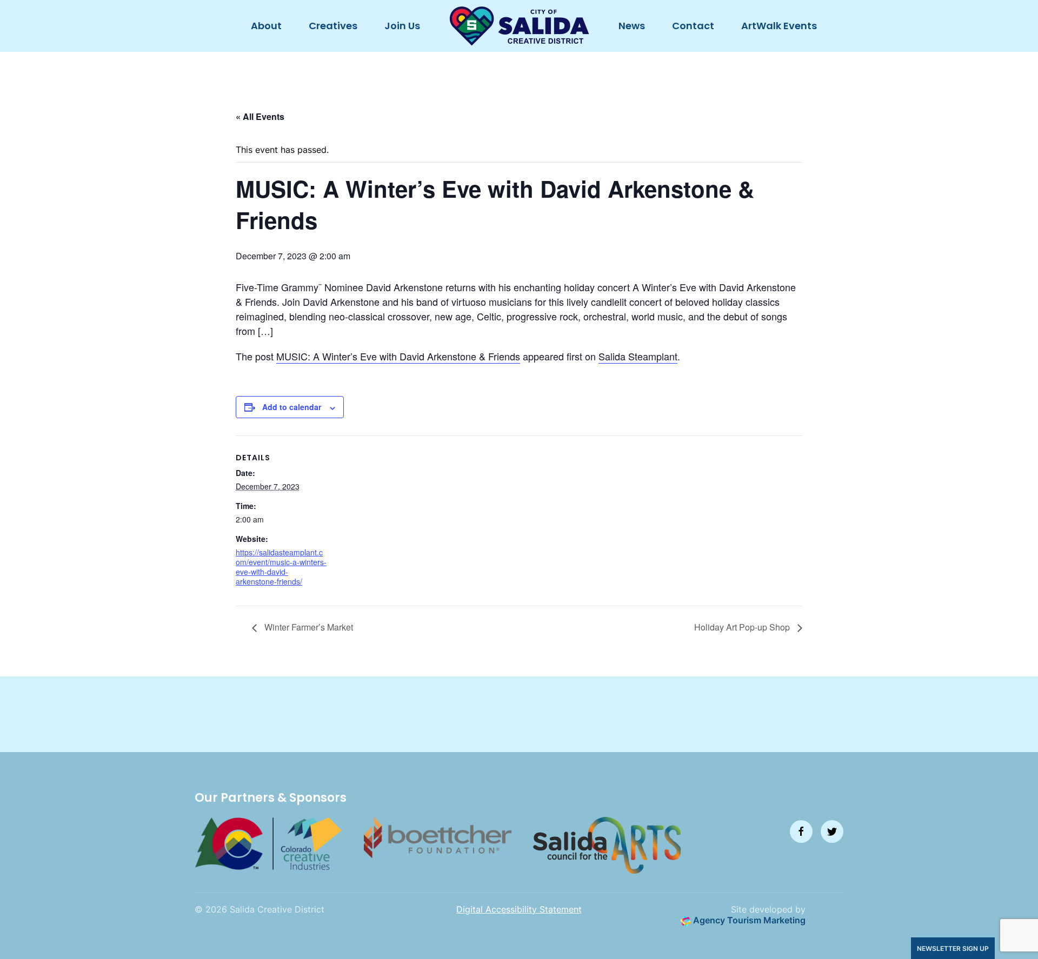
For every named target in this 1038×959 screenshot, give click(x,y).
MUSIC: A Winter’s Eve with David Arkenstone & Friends (398, 356)
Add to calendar (291, 406)
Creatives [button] (333, 25)
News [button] (631, 25)
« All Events (260, 116)
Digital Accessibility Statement (519, 909)
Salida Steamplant (637, 356)
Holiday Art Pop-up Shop (743, 627)
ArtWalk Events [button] (779, 25)
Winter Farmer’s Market (307, 627)
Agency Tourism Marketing (748, 920)
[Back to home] (519, 26)
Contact (693, 25)
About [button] (266, 25)
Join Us (402, 25)
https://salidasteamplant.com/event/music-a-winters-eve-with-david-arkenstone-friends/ (281, 567)
